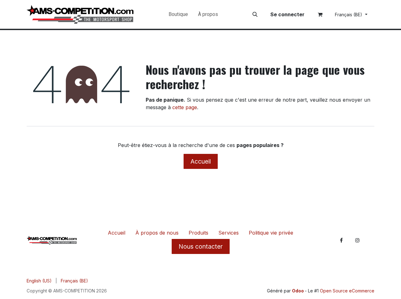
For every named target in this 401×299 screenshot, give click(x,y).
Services (228, 233)
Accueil (200, 161)
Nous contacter (201, 246)
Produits (198, 233)
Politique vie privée (271, 233)
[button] (255, 14)
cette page (184, 107)
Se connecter (287, 14)
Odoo (298, 290)
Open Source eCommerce (347, 290)
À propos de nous (157, 233)
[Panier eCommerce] (320, 14)
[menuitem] (178, 14)
